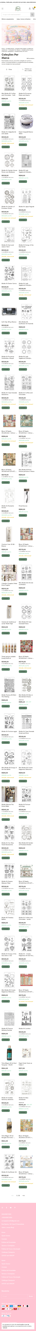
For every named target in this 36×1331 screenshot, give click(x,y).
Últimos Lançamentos (8, 19)
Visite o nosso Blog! (8, 1227)
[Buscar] (32, 14)
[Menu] (2, 9)
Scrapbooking (10, 48)
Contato (4, 1239)
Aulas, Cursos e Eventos (23, 19)
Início (3, 48)
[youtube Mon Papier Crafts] (10, 1208)
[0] (33, 8)
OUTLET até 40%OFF (8, 1255)
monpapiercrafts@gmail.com (10, 1221)
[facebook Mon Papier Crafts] (6, 1208)
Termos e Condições (8, 1245)
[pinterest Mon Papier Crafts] (15, 1208)
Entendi (5, 1327)
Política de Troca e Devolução (11, 1249)
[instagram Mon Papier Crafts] (2, 1208)
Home (3, 1232)
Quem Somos (6, 1236)
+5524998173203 (7, 1217)
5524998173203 (6, 1214)
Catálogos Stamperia (8, 1252)
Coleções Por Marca (14, 50)
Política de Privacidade (9, 1242)
